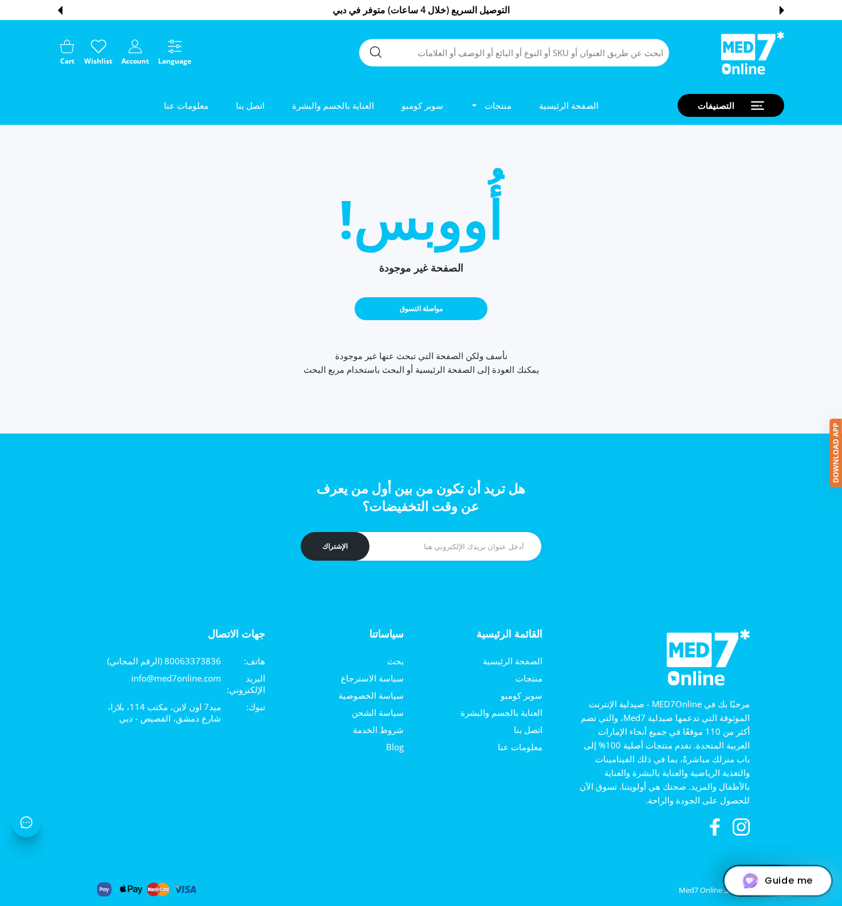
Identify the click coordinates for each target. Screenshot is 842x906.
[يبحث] (375, 52)
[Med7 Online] (752, 52)
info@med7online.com (176, 678)
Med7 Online (700, 890)
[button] (782, 10)
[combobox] (514, 53)
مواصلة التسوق (421, 308)
